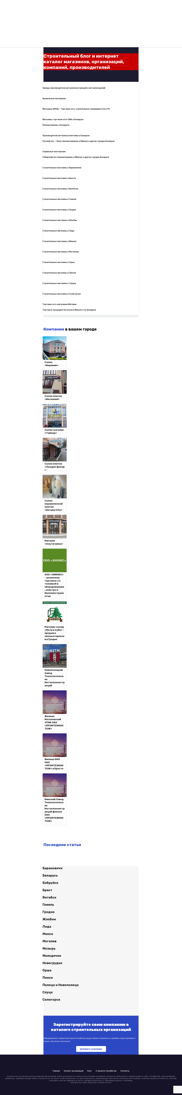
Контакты (125, 1071)
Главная (56, 1071)
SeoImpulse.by (104, 1082)
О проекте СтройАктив (106, 1071)
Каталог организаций (73, 1071)
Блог (89, 1071)
